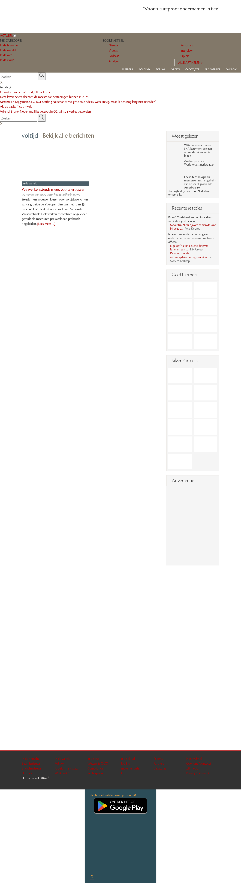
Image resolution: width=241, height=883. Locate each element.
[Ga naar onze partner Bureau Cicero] (205, 324)
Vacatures (159, 768)
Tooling (125, 763)
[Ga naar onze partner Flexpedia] (180, 324)
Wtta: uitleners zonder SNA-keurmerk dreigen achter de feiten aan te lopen (198, 150)
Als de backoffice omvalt (16, 106)
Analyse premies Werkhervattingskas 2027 (199, 163)
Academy (144, 69)
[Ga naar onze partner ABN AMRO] (205, 427)
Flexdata (27, 773)
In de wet (93, 759)
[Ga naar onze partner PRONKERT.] (180, 392)
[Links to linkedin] (208, 784)
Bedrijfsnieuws (31, 763)
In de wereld (30, 183)
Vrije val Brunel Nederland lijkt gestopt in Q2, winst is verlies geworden (45, 111)
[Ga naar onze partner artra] (205, 410)
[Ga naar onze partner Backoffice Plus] (180, 290)
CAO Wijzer (192, 69)
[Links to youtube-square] (217, 784)
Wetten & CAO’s (98, 763)
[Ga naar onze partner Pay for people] (205, 444)
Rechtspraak (95, 773)
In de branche (30, 759)
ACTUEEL (6, 36)
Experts (175, 69)
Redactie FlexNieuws (67, 195)
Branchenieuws (31, 768)
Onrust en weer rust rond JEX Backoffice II (27, 92)
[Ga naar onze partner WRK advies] (180, 461)
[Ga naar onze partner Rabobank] (180, 427)
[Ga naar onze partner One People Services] (205, 307)
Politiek (59, 763)
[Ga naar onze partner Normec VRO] (205, 392)
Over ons (231, 69)
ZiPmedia (192, 768)
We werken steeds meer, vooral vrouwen (53, 189)
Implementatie (129, 768)
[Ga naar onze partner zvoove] (205, 341)
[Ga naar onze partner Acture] (205, 290)
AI (121, 773)
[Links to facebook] (203, 784)
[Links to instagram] (212, 784)
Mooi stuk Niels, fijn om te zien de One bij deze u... (193, 227)
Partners (127, 69)
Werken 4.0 (62, 773)
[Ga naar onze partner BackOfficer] (180, 307)
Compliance (95, 768)
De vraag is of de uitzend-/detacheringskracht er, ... (190, 257)
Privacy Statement (197, 773)
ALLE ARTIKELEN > (190, 63)
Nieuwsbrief (212, 69)
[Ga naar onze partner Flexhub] (180, 375)
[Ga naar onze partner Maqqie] (180, 410)
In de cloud (127, 759)
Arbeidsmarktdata (66, 768)
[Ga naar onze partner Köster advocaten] (180, 444)
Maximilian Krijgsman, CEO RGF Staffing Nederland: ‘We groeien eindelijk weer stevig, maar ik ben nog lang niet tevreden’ (78, 102)
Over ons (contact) (198, 763)
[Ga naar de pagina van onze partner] (120, 583)
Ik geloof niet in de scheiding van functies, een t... (189, 248)
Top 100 (160, 69)
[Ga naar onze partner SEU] (205, 375)
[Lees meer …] (46, 224)
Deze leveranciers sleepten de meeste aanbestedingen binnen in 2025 (44, 97)
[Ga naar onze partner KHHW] (180, 341)
